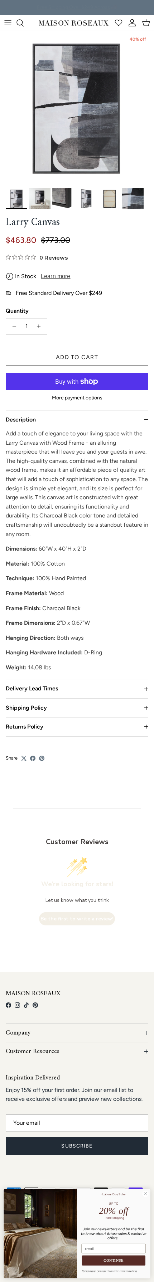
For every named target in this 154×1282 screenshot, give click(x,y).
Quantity (17, 310)
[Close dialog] (145, 1194)
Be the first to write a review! (77, 918)
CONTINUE (114, 1260)
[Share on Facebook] (32, 758)
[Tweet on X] (24, 758)
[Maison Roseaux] (74, 23)
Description (21, 419)
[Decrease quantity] (12, 326)
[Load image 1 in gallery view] (77, 107)
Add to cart (77, 357)
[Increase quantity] (40, 326)
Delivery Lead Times (32, 688)
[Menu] (8, 23)
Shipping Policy (26, 707)
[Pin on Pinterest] (41, 758)
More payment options (77, 398)
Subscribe (76, 1146)
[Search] (24, 23)
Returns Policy (24, 726)
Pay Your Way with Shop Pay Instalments (77, 8)
